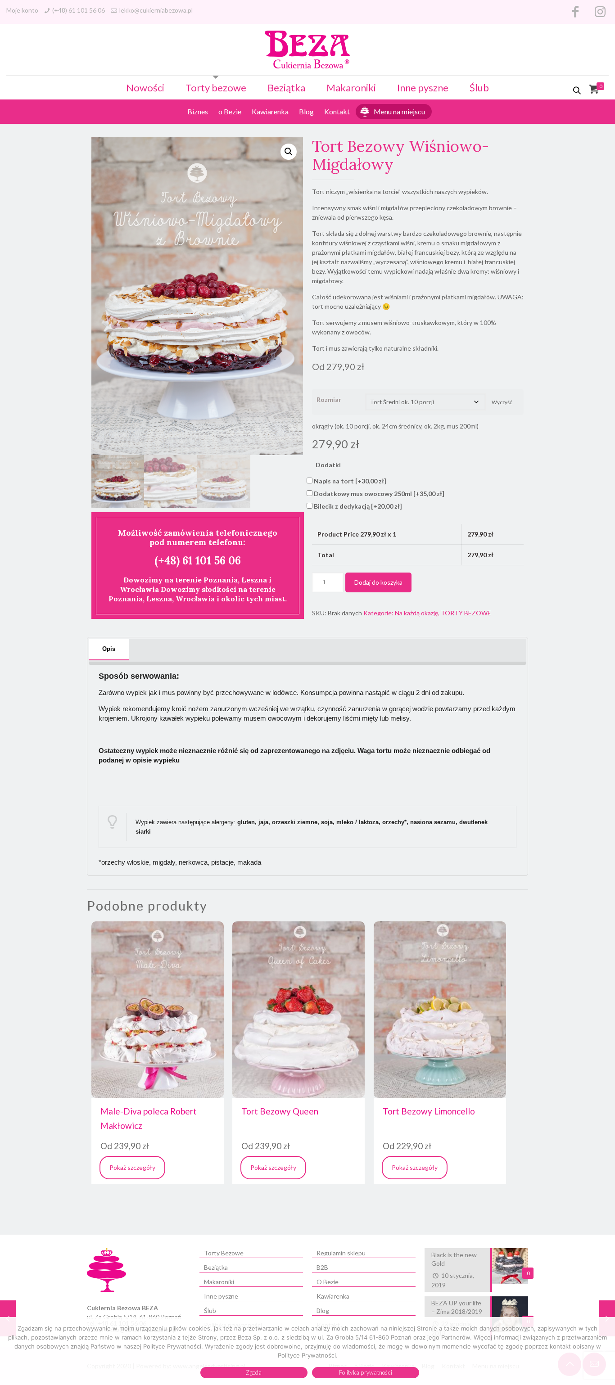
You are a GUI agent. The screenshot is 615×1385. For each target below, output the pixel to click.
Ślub (479, 87)
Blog (306, 111)
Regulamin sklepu (341, 1253)
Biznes (197, 111)
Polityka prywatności (365, 1372)
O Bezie (328, 1282)
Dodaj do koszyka (378, 582)
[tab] (109, 649)
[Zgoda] (603, 1351)
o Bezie (229, 111)
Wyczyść (502, 402)
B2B (322, 1267)
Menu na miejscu (399, 111)
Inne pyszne (422, 87)
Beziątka (286, 87)
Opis (108, 648)
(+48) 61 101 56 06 (78, 10)
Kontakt (337, 111)
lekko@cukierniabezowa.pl (156, 10)
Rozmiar (329, 399)
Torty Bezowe (224, 1253)
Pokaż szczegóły (132, 1167)
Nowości (145, 87)
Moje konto (22, 10)
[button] (288, 152)
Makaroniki (351, 87)
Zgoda (254, 1372)
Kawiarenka (270, 111)
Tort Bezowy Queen (279, 1111)
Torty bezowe (215, 87)
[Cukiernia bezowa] (307, 49)
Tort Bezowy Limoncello (429, 1111)
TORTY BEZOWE (466, 613)
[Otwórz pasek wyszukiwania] (577, 90)
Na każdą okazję (416, 613)
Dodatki (328, 465)
